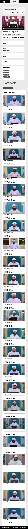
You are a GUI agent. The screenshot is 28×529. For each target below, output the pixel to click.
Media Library (14, 9)
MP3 (5, 72)
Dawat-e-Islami (7, 9)
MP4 (5, 70)
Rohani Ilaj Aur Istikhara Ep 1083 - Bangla (13, 12)
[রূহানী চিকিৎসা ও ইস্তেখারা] (14, 100)
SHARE (6, 76)
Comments (8, 88)
